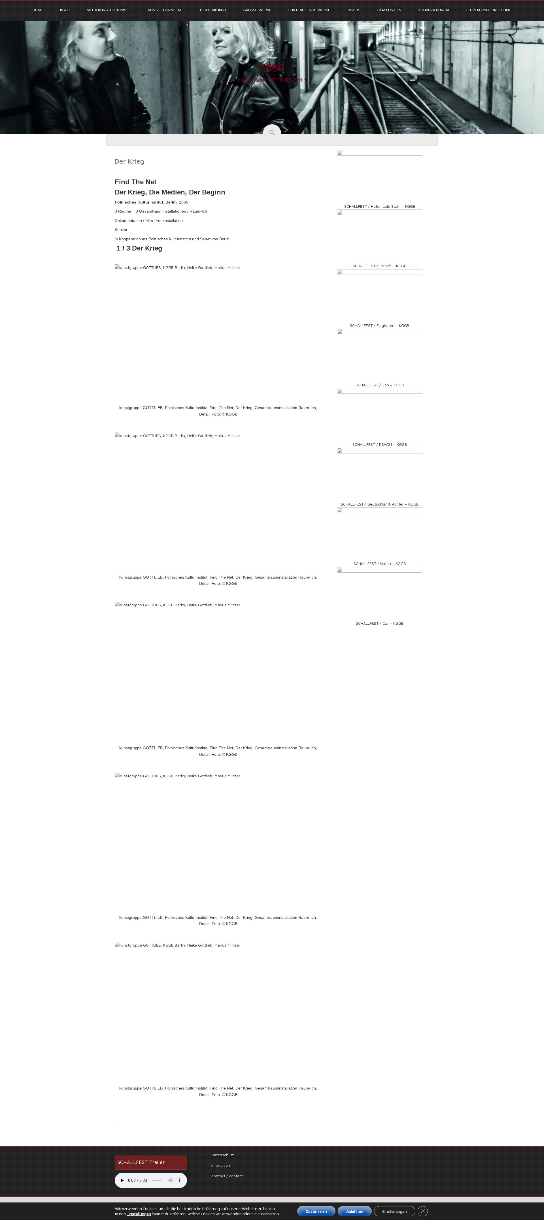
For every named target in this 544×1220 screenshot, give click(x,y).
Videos (353, 10)
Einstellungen (139, 1214)
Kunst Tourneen (164, 10)
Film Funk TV (389, 10)
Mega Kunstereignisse (109, 10)
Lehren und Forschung (488, 10)
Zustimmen (316, 1211)
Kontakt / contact (227, 1175)
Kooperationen (433, 10)
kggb (272, 66)
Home (38, 10)
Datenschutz (222, 1154)
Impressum (221, 1165)
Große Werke (257, 10)
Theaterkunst (212, 10)
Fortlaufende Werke (309, 10)
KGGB (65, 10)
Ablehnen (354, 1211)
